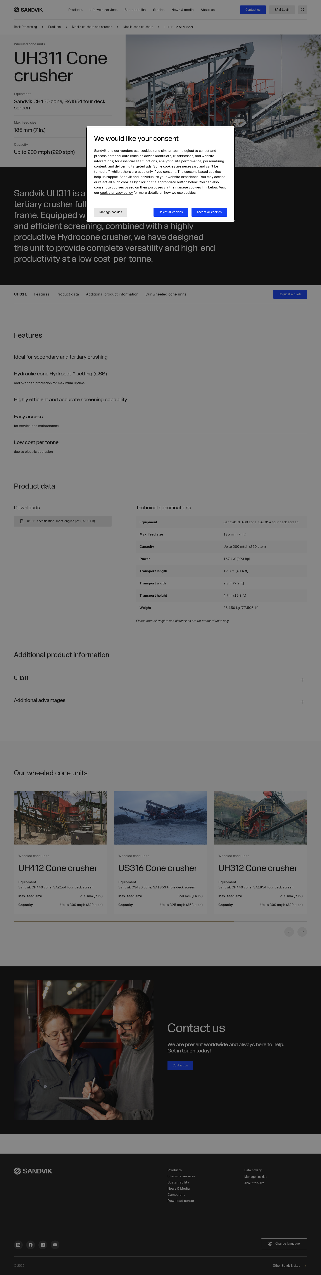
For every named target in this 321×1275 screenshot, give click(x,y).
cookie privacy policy (116, 192)
